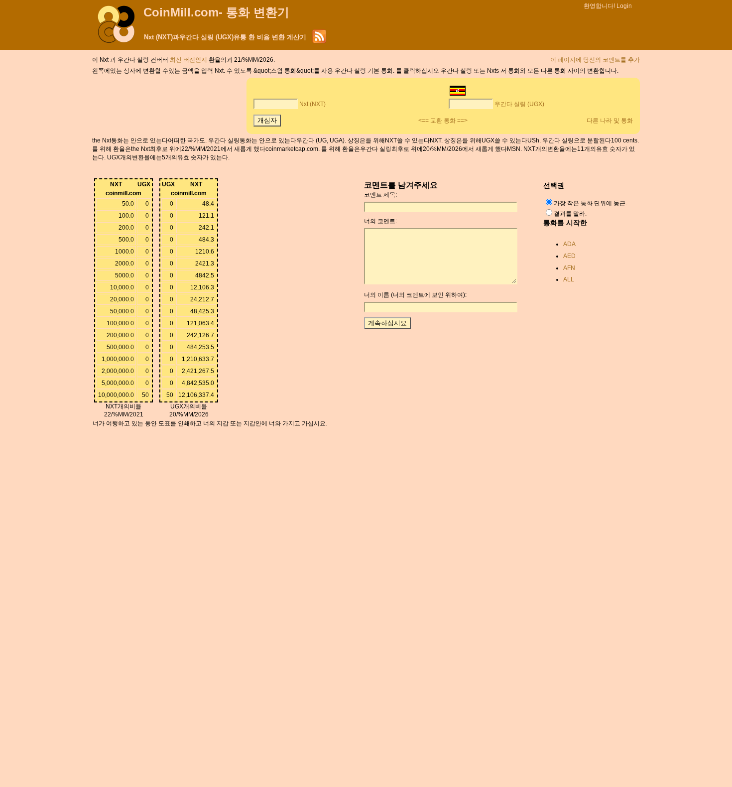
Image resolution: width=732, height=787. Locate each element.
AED (569, 256)
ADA (569, 244)
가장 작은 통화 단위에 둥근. (590, 203)
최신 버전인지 (189, 59)
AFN (569, 267)
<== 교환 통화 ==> (443, 120)
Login (624, 5)
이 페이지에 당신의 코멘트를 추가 (595, 59)
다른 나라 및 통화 (610, 120)
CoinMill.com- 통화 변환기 (216, 12)
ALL (568, 279)
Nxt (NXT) (312, 104)
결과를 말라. (570, 213)
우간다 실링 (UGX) (519, 104)
